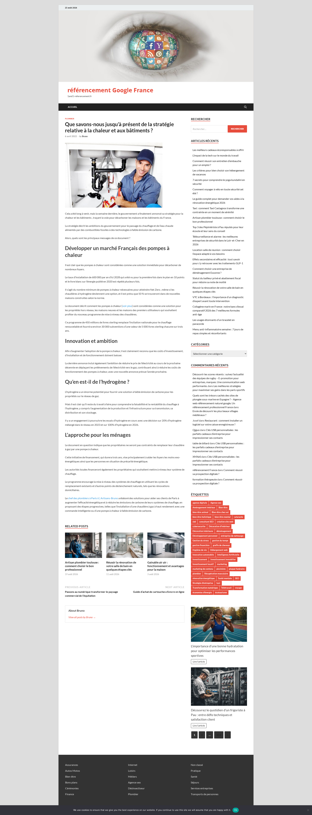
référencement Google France (110, 90)
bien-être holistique (202, 517)
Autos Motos (72, 770)
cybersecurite (199, 526)
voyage (238, 587)
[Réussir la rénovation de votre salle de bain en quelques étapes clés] (124, 546)
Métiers (132, 776)
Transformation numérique (205, 587)
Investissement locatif (203, 564)
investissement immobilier (223, 559)
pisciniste (221, 569)
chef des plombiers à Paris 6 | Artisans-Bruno (93, 498)
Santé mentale (225, 578)
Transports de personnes (204, 794)
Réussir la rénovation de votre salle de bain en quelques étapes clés (121, 566)
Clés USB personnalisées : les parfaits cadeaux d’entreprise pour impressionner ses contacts (215, 433)
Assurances (71, 764)
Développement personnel (205, 535)
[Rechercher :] (219, 129)
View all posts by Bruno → (82, 617)
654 (219, 734)
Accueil (72, 107)
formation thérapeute (205, 479)
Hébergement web (219, 550)
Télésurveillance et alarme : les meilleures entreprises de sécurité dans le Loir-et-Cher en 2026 (218, 240)
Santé (194, 776)
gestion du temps (220, 540)
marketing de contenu (203, 569)
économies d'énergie (202, 592)
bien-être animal (200, 512)
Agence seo (215, 502)
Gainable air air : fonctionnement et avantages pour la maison (165, 566)
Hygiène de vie (200, 550)
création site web (225, 521)
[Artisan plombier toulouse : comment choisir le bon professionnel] (83, 546)
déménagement (223, 531)
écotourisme (221, 592)
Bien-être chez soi (220, 512)
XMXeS (197, 456)
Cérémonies (72, 788)
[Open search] (245, 107)
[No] (308, 810)
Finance (69, 794)
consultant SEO (206, 521)
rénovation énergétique (204, 578)
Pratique (196, 770)
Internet (132, 764)
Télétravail (226, 587)
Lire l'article (199, 661)
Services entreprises (202, 788)
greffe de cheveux (221, 545)
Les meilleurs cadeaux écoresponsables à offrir (218, 149)
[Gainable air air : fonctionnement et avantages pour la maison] (165, 546)
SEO (237, 578)
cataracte (238, 517)
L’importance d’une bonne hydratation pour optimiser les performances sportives (217, 650)
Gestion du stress (201, 540)
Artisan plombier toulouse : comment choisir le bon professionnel (82, 566)
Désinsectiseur (136, 788)
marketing (222, 564)
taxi (218, 583)
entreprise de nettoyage (232, 535)
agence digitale (200, 502)
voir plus (127, 305)
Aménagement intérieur (204, 507)
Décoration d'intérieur (219, 526)
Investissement (200, 559)
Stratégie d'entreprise (203, 583)
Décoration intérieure (203, 531)
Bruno (85, 136)
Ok (235, 810)
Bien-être (223, 507)
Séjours (195, 782)
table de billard (201, 443)
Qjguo (196, 429)
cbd (194, 521)
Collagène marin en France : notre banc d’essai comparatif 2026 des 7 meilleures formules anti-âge (218, 310)
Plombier (69, 119)
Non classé (197, 764)
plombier (197, 573)
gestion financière (201, 545)
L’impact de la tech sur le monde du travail (216, 155)
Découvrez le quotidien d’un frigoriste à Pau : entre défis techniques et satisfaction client (218, 714)
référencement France (205, 469)
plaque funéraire (237, 569)
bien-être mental (223, 517)
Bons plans (71, 782)
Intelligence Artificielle (228, 554)
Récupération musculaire (216, 573)
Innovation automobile (203, 554)
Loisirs (131, 770)
